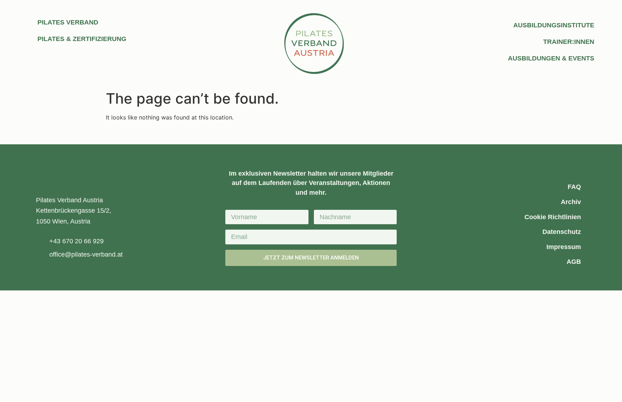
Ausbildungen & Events (551, 58)
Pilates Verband (67, 22)
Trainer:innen (568, 41)
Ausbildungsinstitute (553, 25)
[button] (264, 135)
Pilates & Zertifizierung (81, 38)
